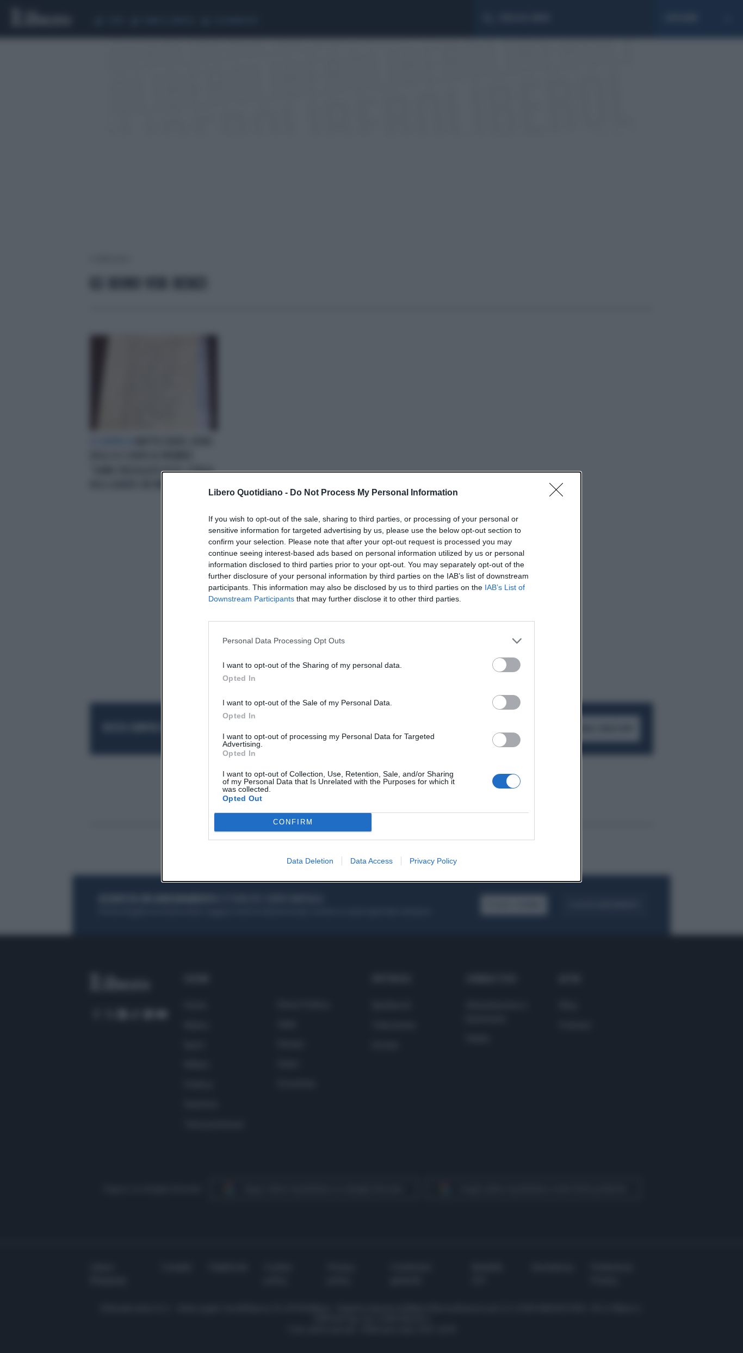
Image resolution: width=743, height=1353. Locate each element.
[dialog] (371, 677)
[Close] (559, 493)
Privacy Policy (433, 861)
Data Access (371, 861)
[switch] (506, 664)
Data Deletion (310, 861)
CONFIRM (293, 822)
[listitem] (371, 641)
